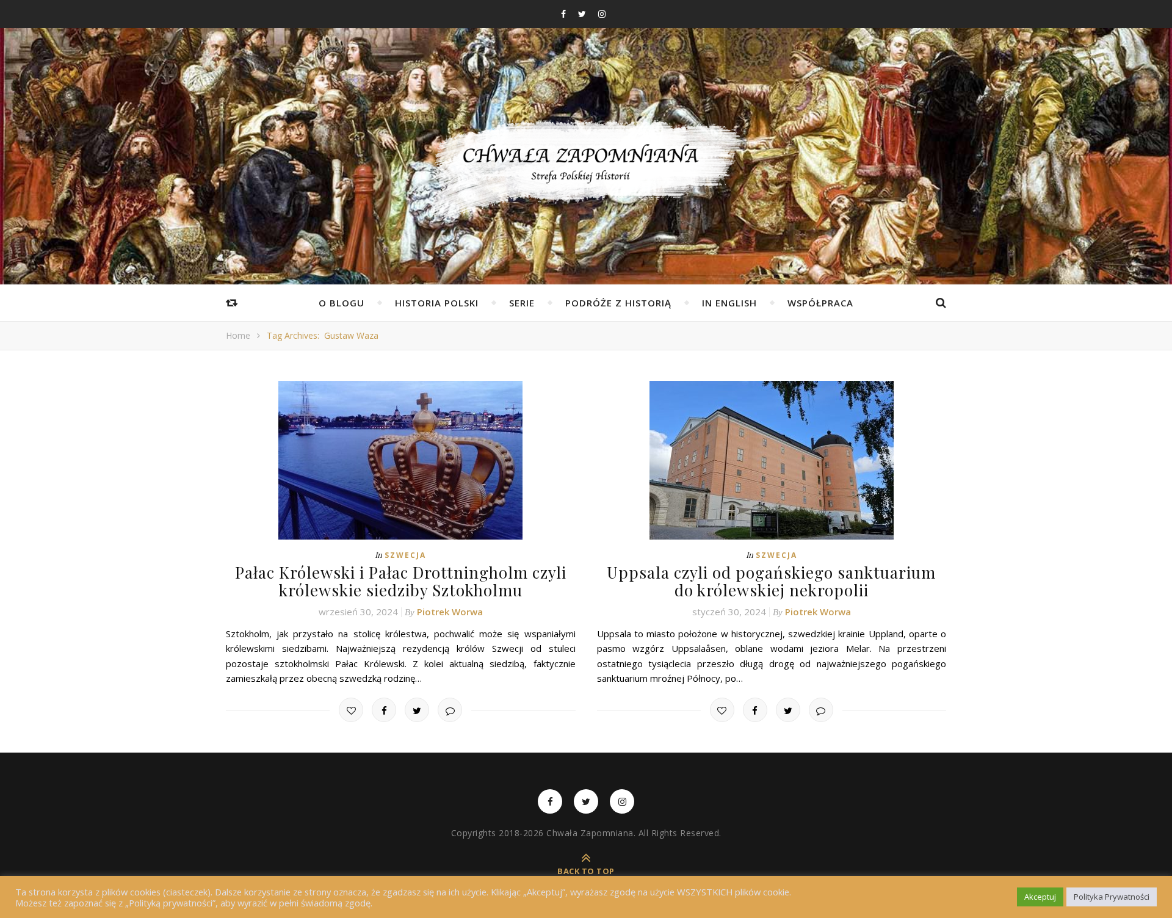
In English (729, 303)
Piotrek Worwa (450, 611)
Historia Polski (437, 303)
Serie (522, 303)
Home (238, 335)
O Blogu (341, 303)
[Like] (351, 710)
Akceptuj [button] (1040, 896)
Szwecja (405, 555)
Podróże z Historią (618, 303)
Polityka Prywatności (1111, 896)
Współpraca (820, 303)
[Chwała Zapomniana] (586, 171)
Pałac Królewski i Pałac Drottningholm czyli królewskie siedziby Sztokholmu (400, 581)
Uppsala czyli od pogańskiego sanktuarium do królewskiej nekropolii (771, 581)
